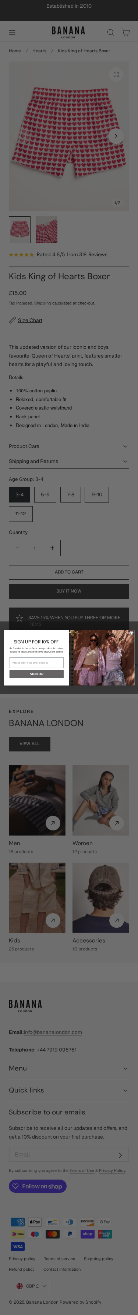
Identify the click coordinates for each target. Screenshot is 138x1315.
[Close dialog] (131, 632)
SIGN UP (36, 674)
